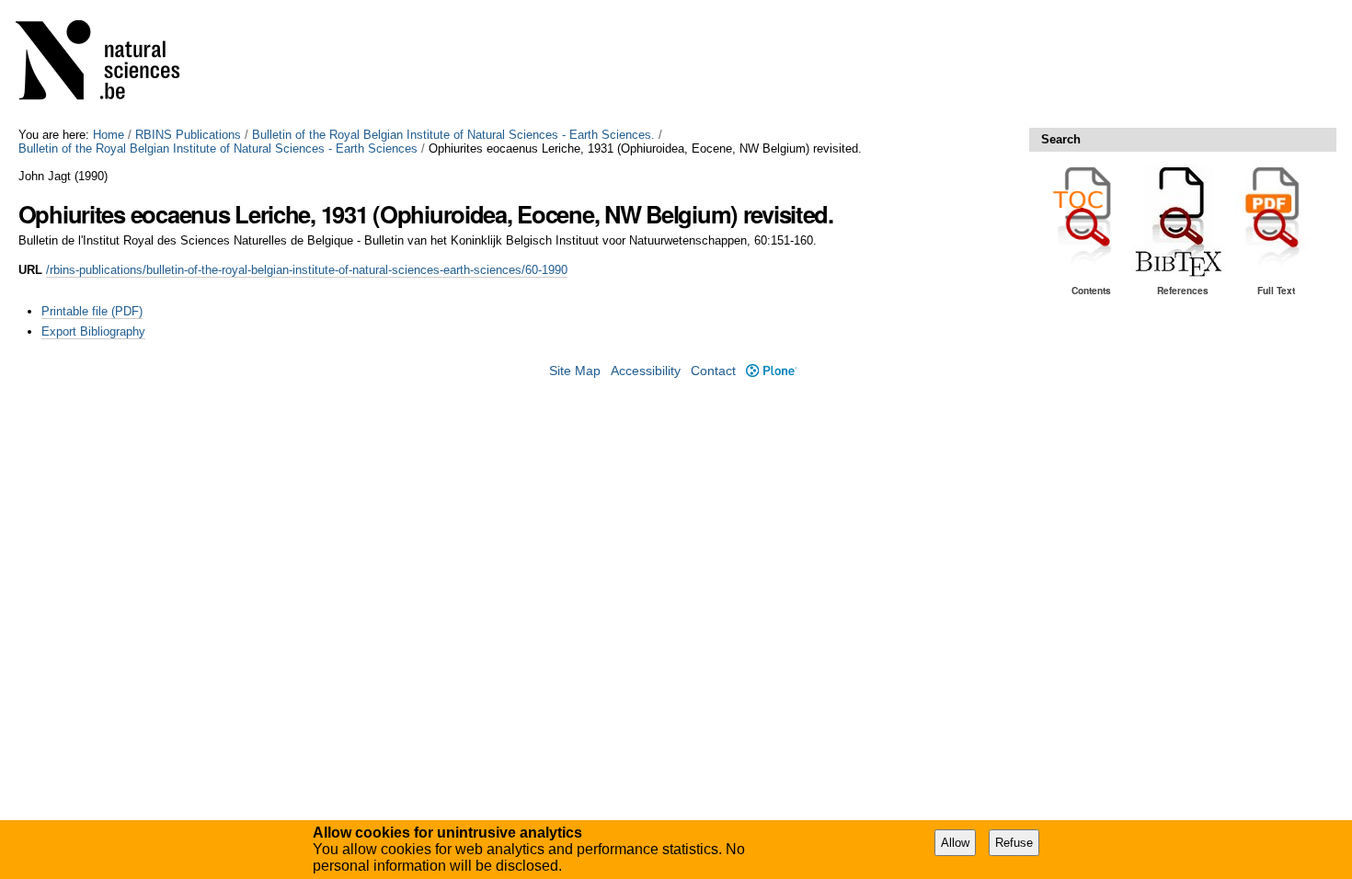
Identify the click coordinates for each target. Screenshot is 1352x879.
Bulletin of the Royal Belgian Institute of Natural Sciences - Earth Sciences (218, 148)
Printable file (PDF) (92, 311)
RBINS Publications (188, 135)
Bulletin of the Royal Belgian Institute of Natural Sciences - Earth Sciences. (453, 135)
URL (30, 270)
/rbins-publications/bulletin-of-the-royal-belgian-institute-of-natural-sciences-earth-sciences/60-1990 (306, 270)
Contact (713, 371)
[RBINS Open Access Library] (109, 64)
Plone (770, 371)
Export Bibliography (93, 331)
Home (108, 135)
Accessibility (646, 371)
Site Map (575, 371)
